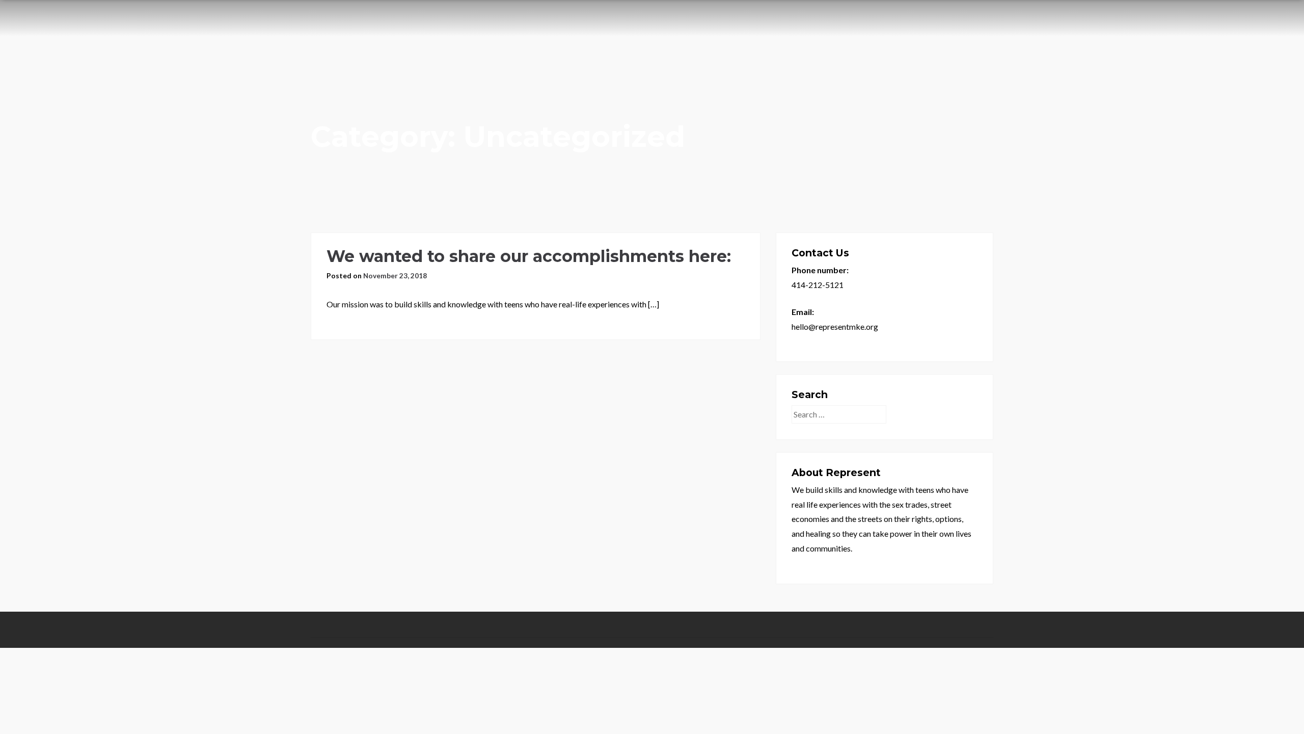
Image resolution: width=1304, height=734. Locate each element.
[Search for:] (840, 414)
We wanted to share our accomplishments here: (529, 256)
